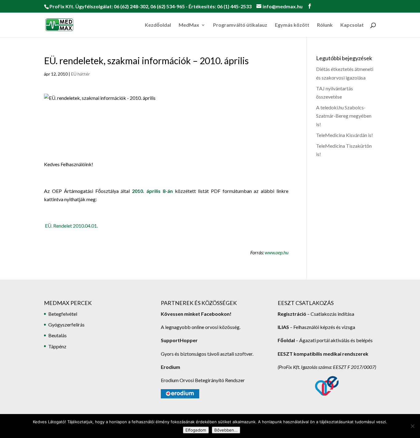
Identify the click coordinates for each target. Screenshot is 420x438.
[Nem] (412, 426)
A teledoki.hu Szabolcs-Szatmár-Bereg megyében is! (343, 115)
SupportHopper (179, 340)
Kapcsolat (352, 25)
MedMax (189, 25)
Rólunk (325, 25)
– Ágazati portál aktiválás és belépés (325, 340)
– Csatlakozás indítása (330, 314)
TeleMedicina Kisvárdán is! (344, 135)
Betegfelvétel (62, 314)
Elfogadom (195, 430)
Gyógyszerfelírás (66, 324)
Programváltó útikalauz (240, 25)
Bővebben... (226, 430)
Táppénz (57, 346)
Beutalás (57, 335)
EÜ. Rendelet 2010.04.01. (71, 226)
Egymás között (292, 25)
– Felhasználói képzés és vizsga (316, 327)
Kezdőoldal (158, 25)
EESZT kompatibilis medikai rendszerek (323, 354)
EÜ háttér (80, 73)
